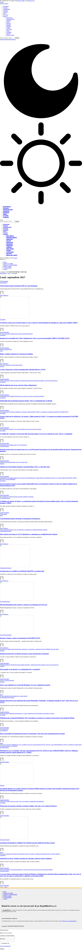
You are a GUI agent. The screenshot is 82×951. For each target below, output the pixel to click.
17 (6, 887)
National (6, 446)
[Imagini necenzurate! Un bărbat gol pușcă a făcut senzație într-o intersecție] (29, 649)
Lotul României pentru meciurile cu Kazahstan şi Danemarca (20, 518)
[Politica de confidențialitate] (69, 921)
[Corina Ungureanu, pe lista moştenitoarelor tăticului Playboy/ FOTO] (11, 365)
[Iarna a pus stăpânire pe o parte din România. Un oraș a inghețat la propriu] (7, 680)
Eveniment (2, 319)
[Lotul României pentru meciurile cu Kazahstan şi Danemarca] (3, 514)
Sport (5, 282)
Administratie (3, 531)
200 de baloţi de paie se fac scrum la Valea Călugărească (18, 385)
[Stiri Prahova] (8, 39)
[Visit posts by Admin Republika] (2, 331)
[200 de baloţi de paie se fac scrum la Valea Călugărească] (29, 380)
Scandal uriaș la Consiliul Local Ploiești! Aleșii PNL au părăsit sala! (22, 571)
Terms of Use (31, 0)
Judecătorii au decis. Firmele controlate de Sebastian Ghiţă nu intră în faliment (26, 858)
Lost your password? (5, 946)
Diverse (2, 366)
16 (5, 887)
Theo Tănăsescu (4, 295)
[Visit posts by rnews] (2, 693)
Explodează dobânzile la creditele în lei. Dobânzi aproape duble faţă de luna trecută (27, 843)
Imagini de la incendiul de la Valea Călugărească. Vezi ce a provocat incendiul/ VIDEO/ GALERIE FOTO (34, 338)
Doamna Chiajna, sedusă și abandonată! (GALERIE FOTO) (20, 638)
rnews (1, 694)
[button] (2, 2)
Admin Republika (4, 332)
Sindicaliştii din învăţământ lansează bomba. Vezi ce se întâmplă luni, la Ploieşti (26, 401)
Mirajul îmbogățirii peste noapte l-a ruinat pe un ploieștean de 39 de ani (23, 605)
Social (6, 730)
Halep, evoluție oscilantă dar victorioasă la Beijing (16, 354)
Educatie (2, 747)
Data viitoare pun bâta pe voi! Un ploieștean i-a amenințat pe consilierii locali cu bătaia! (28, 534)
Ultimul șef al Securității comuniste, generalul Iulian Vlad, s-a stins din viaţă (25, 467)
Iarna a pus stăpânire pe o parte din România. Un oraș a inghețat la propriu (25, 685)
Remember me (5, 943)
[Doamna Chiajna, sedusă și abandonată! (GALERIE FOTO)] (17, 633)
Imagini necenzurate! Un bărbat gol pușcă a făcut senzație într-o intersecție (24, 654)
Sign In (15, 258)
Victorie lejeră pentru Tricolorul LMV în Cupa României (18, 286)
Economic (2, 839)
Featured (2, 282)
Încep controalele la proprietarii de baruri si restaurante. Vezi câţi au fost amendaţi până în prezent (32, 733)
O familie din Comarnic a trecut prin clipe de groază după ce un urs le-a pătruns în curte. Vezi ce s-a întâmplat (36, 434)
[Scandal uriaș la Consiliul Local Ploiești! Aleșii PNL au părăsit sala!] (15, 566)
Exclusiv (2, 635)
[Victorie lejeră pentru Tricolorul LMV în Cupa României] (4, 281)
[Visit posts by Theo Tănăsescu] (2, 294)
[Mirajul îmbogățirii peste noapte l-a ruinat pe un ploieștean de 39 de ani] (17, 600)
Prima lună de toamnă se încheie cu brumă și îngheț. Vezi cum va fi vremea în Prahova (28, 806)
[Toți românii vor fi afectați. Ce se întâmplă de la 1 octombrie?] (29, 664)
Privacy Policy (21, 0)
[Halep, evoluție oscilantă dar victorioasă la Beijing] (6, 349)
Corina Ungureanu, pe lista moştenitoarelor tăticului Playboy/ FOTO (22, 369)
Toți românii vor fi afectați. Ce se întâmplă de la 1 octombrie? (20, 669)
